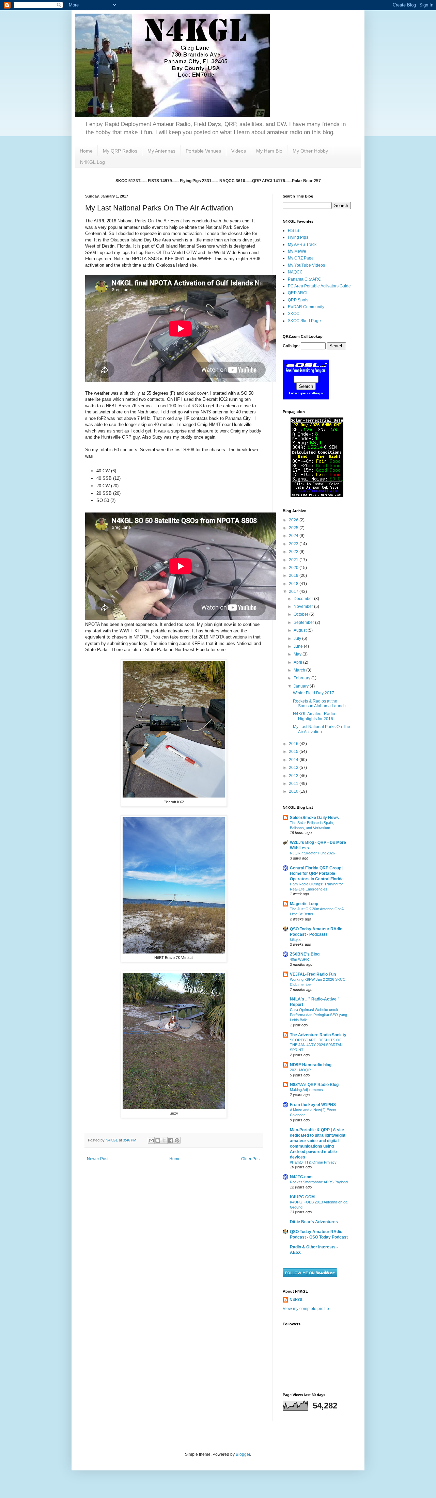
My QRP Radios (120, 151)
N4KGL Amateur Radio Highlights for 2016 (314, 716)
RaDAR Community (306, 306)
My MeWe (297, 251)
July (298, 638)
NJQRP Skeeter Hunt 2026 (312, 853)
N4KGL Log (92, 162)
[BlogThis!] (157, 1140)
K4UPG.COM (302, 1197)
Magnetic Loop (304, 903)
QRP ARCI (297, 292)
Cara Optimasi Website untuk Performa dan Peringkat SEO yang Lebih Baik (318, 1015)
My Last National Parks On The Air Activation (321, 729)
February (302, 678)
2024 (294, 535)
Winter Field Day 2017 (313, 693)
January (302, 686)
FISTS (293, 230)
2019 (294, 575)
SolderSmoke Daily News (314, 817)
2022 (294, 551)
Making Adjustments (306, 1090)
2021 (294, 559)
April (298, 662)
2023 (294, 543)
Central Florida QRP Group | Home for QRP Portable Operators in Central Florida (317, 873)
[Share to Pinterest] (177, 1140)
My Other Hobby (310, 151)
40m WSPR (299, 959)
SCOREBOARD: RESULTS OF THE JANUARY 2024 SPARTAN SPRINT (316, 1045)
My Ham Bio (269, 151)
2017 (294, 591)
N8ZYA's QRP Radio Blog (314, 1084)
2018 (294, 583)
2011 (294, 783)
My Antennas (161, 151)
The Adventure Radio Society (318, 1034)
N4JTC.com (301, 1176)
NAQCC (295, 272)
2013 (294, 767)
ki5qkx (295, 939)
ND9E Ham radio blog (310, 1064)
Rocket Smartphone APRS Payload (319, 1182)
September (304, 622)
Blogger (243, 1454)
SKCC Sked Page (304, 320)
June (299, 646)
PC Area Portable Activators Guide (319, 286)
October (301, 614)
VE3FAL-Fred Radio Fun (313, 974)
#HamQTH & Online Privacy (313, 1162)
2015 (294, 751)
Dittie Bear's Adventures (314, 1221)
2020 (294, 567)
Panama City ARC (304, 279)
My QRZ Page (301, 258)
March (300, 670)
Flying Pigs (298, 237)
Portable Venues (203, 151)
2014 (294, 759)
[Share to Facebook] (170, 1140)
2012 (294, 775)
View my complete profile (306, 1308)
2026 (294, 520)
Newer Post (97, 1158)
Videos (238, 151)
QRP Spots (298, 300)
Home (86, 151)
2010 (294, 791)
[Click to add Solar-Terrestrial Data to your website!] (317, 495)
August (301, 630)
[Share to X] (164, 1140)
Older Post (251, 1158)
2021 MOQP (300, 1070)
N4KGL (296, 1299)
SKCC (293, 313)
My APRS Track (302, 244)
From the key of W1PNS (313, 1104)
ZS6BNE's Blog (305, 954)
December (304, 598)
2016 (294, 743)
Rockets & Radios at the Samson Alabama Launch (319, 703)
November (304, 606)
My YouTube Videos (306, 265)
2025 (294, 527)
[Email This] (151, 1140)
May (298, 654)
